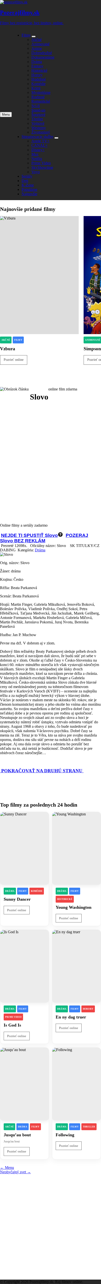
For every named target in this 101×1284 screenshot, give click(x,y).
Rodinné (38, 97)
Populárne (29, 189)
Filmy (26, 35)
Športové (38, 114)
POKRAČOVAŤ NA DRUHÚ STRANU (42, 770)
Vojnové (37, 123)
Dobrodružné (41, 53)
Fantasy (37, 66)
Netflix (36, 159)
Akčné (36, 39)
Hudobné (38, 79)
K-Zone (28, 185)
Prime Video (41, 163)
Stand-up (38, 110)
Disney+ (38, 150)
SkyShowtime (42, 167)
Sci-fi (35, 106)
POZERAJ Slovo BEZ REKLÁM (44, 538)
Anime (36, 48)
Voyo (35, 172)
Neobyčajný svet (15, 1172)
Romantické (40, 101)
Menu (7, 1167)
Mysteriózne (40, 92)
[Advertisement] (50, 459)
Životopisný (40, 132)
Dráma (36, 62)
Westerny (38, 128)
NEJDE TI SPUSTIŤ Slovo (29, 535)
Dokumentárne (42, 57)
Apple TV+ (40, 141)
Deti (25, 181)
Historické (39, 70)
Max (34, 154)
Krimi (35, 88)
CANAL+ (39, 145)
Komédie (38, 84)
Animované (40, 44)
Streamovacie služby (37, 136)
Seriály (27, 176)
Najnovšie (29, 194)
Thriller (37, 119)
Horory (37, 75)
